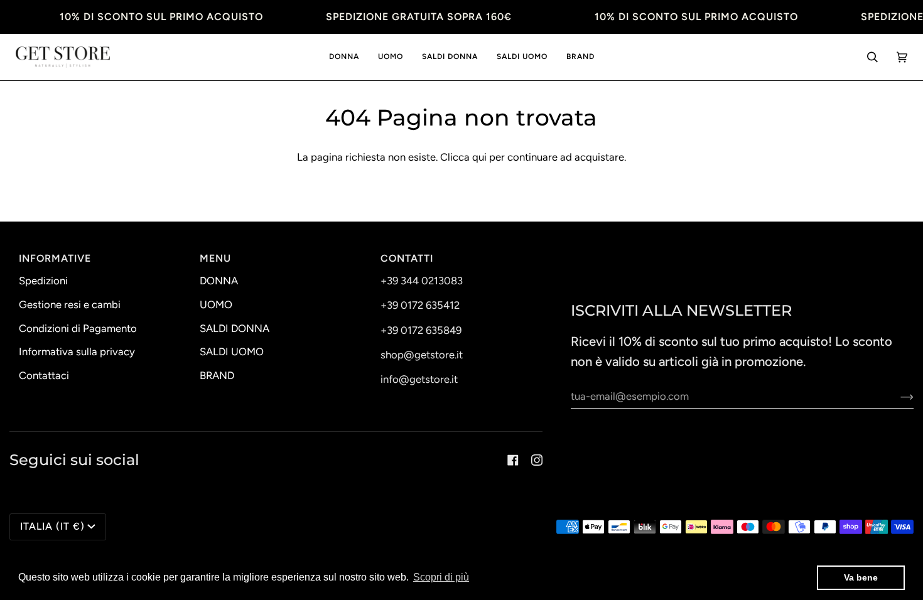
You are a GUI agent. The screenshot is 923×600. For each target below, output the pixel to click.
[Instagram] (536, 460)
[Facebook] (513, 460)
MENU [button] (215, 258)
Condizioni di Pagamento (78, 328)
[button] (344, 57)
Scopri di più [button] (441, 577)
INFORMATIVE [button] (55, 258)
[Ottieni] (897, 396)
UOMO (216, 304)
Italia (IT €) (52, 526)
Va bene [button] (861, 577)
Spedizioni (43, 280)
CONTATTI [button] (407, 258)
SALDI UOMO (232, 351)
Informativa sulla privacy (77, 351)
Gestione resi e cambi (70, 304)
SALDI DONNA (234, 328)
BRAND (217, 375)
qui (479, 157)
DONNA (219, 280)
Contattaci (44, 375)
